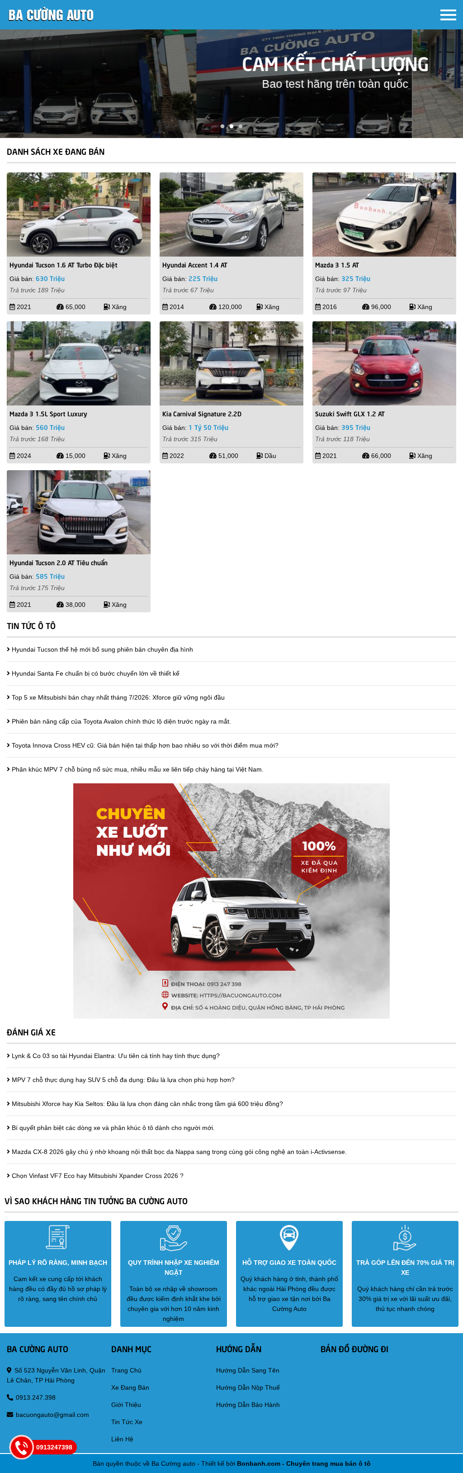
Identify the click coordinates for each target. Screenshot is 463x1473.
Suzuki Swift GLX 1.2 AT (350, 413)
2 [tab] (231, 126)
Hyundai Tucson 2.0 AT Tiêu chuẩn (58, 562)
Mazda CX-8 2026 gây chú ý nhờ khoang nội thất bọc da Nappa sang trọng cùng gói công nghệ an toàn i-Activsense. (179, 1151)
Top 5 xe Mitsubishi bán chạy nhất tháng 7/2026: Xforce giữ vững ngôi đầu (118, 697)
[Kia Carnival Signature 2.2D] (231, 363)
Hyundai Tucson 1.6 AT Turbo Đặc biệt (63, 264)
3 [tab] (240, 126)
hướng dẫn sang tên (247, 1370)
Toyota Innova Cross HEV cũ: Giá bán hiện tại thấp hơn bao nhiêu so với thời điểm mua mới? (145, 745)
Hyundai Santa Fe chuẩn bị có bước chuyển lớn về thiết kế (96, 673)
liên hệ (122, 1439)
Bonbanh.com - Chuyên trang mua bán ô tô (304, 1463)
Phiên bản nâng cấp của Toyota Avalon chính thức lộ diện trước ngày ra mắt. (121, 721)
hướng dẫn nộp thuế (248, 1387)
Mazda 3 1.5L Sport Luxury (48, 413)
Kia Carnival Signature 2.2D (201, 413)
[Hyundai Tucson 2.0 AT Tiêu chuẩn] (79, 512)
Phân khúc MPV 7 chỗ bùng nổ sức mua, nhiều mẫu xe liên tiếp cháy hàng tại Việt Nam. (138, 769)
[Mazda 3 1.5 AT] (384, 214)
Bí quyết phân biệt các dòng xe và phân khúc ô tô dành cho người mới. (113, 1127)
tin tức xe (126, 1421)
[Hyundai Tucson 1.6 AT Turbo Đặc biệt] (79, 214)
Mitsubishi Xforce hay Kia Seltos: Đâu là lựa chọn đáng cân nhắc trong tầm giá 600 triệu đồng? (147, 1103)
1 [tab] (222, 126)
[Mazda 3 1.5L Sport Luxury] (79, 363)
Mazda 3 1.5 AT (337, 264)
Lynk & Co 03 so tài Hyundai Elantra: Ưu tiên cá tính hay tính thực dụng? (116, 1055)
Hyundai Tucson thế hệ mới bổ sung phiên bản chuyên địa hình (102, 649)
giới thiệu (126, 1404)
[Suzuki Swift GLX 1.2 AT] (384, 363)
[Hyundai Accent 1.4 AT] (231, 214)
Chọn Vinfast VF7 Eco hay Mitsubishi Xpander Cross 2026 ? (98, 1175)
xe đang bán (130, 1387)
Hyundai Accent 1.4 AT (194, 264)
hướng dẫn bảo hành (248, 1404)
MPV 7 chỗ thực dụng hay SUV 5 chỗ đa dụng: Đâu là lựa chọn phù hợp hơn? (123, 1079)
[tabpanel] (231, 83)
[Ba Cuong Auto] (52, 15)
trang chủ (126, 1370)
